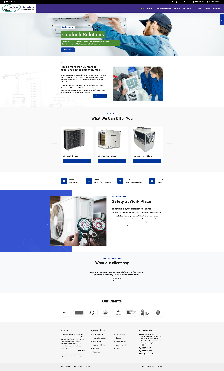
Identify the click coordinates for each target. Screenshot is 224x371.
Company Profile (98, 334)
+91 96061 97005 (213, 2)
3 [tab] (210, 37)
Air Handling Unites (107, 156)
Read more (67, 49)
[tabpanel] (112, 34)
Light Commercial (121, 345)
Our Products (187, 8)
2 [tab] (210, 34)
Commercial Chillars (142, 156)
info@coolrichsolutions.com (182, 2)
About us (149, 8)
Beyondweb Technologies (155, 366)
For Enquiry (222, 19)
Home (142, 8)
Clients (207, 8)
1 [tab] (210, 32)
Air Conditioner (97, 341)
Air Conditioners (70, 156)
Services (177, 8)
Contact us (216, 8)
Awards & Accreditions (164, 8)
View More (77, 161)
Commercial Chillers (99, 345)
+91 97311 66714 (199, 2)
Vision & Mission (121, 334)
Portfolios (199, 8)
